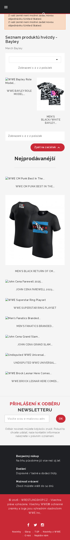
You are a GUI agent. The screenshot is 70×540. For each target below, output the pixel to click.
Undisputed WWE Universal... (35, 362)
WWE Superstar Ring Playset (35, 307)
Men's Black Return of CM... (35, 271)
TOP (36, 532)
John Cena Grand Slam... (35, 344)
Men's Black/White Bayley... (50, 119)
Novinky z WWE (52, 532)
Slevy (28, 532)
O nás (28, 535)
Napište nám (41, 535)
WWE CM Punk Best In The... (35, 186)
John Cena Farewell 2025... (35, 289)
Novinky (16, 532)
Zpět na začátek (47, 147)
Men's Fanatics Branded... (35, 326)
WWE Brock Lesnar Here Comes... (35, 381)
